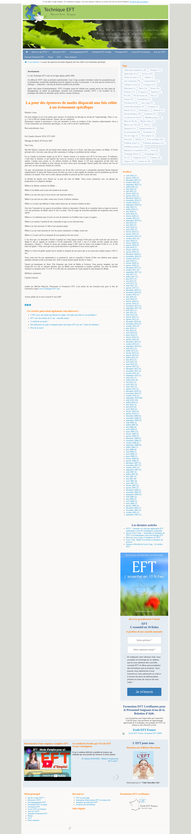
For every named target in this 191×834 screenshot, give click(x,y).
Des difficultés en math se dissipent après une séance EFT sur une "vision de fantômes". (65, 325)
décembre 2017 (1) (133, 268)
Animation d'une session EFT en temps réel (93, 800)
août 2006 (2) (131, 497)
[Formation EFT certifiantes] (144, 733)
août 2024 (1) (131, 207)
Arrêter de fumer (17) (132, 77)
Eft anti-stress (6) (140, 96)
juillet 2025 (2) (132, 187)
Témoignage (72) (151, 154)
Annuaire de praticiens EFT (87, 802)
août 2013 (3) (131, 348)
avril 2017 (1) (131, 283)
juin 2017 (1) (131, 279)
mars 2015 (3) (131, 315)
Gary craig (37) (147, 103)
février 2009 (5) (132, 434)
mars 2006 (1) (131, 503)
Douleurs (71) (129, 92)
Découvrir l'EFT (59, 52)
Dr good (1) (143, 92)
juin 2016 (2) (131, 297)
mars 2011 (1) (131, 387)
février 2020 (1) (132, 243)
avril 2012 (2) (131, 362)
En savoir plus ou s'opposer (139, 2)
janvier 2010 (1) (132, 414)
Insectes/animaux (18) (132, 114)
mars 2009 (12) (132, 432)
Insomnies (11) (150, 114)
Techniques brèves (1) (132, 154)
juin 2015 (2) (131, 313)
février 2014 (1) (132, 337)
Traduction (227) (140, 158)
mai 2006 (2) (131, 499)
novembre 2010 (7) (133, 393)
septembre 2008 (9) (133, 445)
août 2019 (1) (131, 247)
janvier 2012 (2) (132, 366)
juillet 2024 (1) (132, 209)
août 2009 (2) (131, 423)
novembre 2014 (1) (133, 324)
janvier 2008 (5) (132, 461)
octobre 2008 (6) (132, 443)
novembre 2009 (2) (133, 418)
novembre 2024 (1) (133, 200)
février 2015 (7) (132, 317)
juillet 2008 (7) (132, 447)
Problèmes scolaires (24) (133, 147)
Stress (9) (154, 150)
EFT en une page (82, 798)
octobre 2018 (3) (132, 259)
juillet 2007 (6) (132, 474)
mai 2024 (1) (131, 211)
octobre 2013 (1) (132, 344)
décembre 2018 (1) (133, 254)
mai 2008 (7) (131, 452)
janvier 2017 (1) (132, 288)
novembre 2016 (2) (133, 292)
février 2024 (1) (132, 216)
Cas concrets (34, 62)
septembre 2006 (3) (133, 494)
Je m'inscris (144, 692)
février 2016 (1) (132, 301)
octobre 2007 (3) (132, 467)
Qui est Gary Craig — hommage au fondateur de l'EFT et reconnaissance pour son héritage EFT (145, 534)
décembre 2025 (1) (133, 180)
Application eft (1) (131, 74)
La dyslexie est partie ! (39, 321)
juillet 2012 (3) (132, 357)
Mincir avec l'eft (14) (132, 125)
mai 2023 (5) (131, 225)
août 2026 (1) (131, 176)
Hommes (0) (158, 110)
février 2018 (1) (132, 263)
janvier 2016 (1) (132, 304)
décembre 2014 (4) (133, 322)
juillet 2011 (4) (132, 380)
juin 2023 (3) (131, 223)
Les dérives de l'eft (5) (133, 117)
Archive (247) (147, 74)
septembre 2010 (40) (134, 398)
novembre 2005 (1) (133, 510)
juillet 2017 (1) (132, 277)
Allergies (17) (155, 70)
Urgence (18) (129, 161)
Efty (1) (154, 96)
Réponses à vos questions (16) (135, 150)
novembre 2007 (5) (133, 465)
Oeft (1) (147, 125)
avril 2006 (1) (131, 501)
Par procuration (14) (132, 132)
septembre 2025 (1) (133, 185)
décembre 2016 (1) (133, 290)
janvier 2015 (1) (132, 319)
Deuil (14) (143, 88)
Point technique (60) (155, 139)
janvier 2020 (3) (132, 245)
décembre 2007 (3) (133, 463)
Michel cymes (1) (147, 121)
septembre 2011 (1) (133, 375)
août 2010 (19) (132, 400)
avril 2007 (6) (131, 481)
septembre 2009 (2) (133, 420)
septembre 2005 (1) (133, 515)
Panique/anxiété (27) (147, 128)
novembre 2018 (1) (133, 256)
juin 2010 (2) (131, 405)
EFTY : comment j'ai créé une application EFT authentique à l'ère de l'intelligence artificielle (144, 530)
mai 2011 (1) (131, 382)
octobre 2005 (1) (132, 512)
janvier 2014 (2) (132, 339)
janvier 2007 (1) (132, 488)
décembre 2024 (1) (133, 198)
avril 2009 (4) (131, 429)
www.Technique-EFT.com (49, 289)
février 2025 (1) (132, 194)
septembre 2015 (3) (133, 308)
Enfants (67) (129, 99)
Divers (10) (154, 88)
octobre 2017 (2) (132, 270)
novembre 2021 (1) (133, 236)
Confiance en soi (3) (132, 85)
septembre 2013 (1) (133, 346)
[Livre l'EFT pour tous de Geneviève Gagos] (143, 778)
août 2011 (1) (131, 378)
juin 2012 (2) (131, 360)
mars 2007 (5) (131, 483)
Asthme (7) (148, 77)
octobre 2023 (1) (132, 218)
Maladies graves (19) (153, 117)
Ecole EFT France (144, 730)
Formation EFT (121, 52)
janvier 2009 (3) (132, 436)
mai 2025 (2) (131, 191)
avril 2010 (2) (131, 409)
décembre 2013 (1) (133, 342)
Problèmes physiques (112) (153, 143)
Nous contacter (71, 57)
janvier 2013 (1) (132, 355)
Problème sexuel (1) (132, 143)
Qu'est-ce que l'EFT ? (40, 52)
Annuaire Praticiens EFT (34, 57)
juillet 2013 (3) (132, 351)
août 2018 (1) (131, 261)
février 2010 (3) (132, 411)
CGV (59, 57)
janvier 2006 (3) (132, 506)
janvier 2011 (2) (132, 389)
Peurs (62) (128, 139)
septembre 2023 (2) (133, 220)
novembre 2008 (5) (133, 441)
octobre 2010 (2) (132, 396)
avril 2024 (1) (131, 214)
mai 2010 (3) (131, 407)
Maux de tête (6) (130, 121)
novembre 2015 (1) (133, 306)
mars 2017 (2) (131, 286)
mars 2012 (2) (131, 364)
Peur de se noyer (36, 328)
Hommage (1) (144, 110)
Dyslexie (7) (156, 92)
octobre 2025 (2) (132, 182)
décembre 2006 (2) (133, 490)
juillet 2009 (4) (132, 425)
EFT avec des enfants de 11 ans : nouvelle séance (49, 318)
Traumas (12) (155, 158)
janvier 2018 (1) (132, 265)
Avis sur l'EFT (159, 52)
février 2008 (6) (132, 458)
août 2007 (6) (131, 472)
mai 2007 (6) (131, 479)
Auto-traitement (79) (132, 81)
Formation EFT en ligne (101, 52)
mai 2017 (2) (131, 281)
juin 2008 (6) (131, 450)
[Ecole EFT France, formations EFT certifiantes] (143, 810)
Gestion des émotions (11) (134, 107)
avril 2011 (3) (131, 384)
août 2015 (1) (131, 310)
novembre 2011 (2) (133, 371)
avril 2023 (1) (131, 227)
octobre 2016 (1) (132, 295)
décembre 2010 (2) (133, 391)
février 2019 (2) (132, 250)
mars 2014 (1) (131, 335)
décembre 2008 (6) (133, 438)
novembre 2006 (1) (133, 492)
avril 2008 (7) (131, 454)
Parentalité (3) (149, 132)
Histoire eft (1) (130, 110)
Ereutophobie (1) (144, 99)
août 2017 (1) (131, 274)
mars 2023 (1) (131, 229)
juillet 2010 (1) (132, 402)
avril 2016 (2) (131, 299)
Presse (50, 57)
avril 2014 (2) (131, 333)
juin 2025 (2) (131, 189)
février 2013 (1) (132, 353)
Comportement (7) (151, 81)
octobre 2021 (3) (132, 238)
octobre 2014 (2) (132, 326)
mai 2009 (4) (131, 427)
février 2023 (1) (132, 232)
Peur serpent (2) (148, 136)
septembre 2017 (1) (133, 272)
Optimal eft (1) (130, 128)
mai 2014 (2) (131, 331)
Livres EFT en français (141, 52)
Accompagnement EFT (79, 52)
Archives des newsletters (85, 805)
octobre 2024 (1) (132, 203)
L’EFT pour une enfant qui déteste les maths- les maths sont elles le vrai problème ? (63, 315)
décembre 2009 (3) (133, 416)
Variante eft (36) (144, 161)
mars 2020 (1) (131, 241)
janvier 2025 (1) (132, 196)
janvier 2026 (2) (132, 178)
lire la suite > (113, 768)
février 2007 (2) (132, 485)
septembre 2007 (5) (133, 470)
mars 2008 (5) (131, 456)
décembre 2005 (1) (133, 508)
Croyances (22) (149, 85)
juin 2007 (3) (131, 476)
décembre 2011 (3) (133, 369)
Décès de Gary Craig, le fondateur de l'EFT (143, 537)
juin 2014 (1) (131, 328)
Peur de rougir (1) (131, 136)
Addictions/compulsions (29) (135, 70)
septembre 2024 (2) (133, 205)
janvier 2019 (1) (132, 252)
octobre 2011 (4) (132, 373)
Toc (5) (127, 158)
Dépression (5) (129, 88)
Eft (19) (127, 96)
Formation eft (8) (131, 103)
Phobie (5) (139, 139)
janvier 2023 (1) (132, 234)
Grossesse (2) (153, 107)
